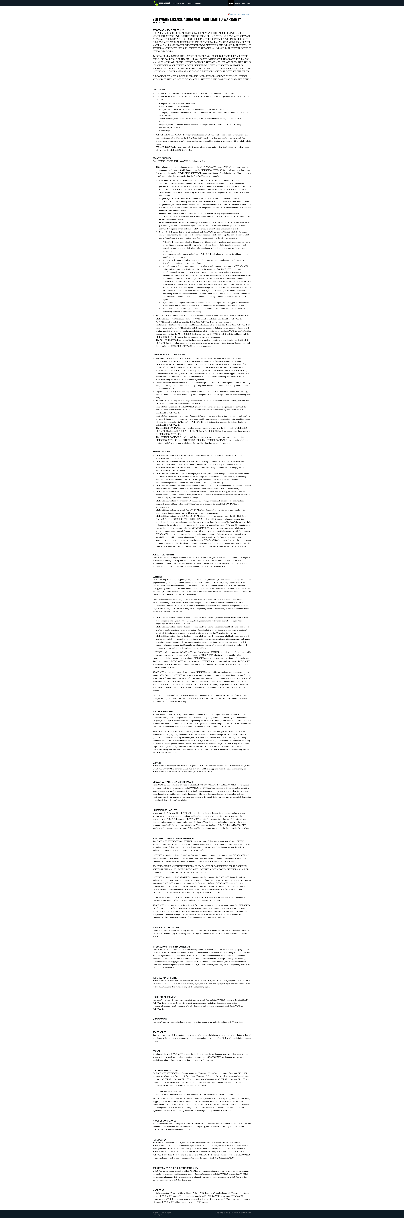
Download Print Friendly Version (240, 14)
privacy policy (219, 1212)
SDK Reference (235, 1212)
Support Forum (246, 1212)
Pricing (237, 3)
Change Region (157, 1215)
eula (227, 1212)
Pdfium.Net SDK (178, 3)
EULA (231, 3)
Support (190, 3)
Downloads (246, 3)
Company (198, 3)
